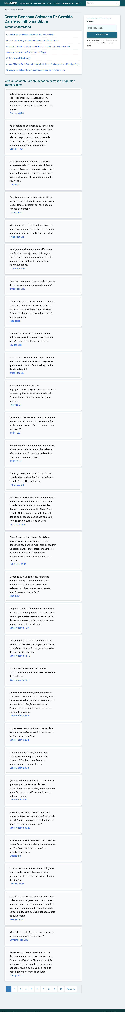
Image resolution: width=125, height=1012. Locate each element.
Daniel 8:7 (14, 184)
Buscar (117, 3)
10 (61, 989)
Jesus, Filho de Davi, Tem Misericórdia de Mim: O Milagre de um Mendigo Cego (42, 64)
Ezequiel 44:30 (17, 919)
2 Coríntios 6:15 (17, 289)
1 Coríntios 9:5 (17, 236)
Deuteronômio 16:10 (20, 656)
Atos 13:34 (15, 596)
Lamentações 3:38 (19, 940)
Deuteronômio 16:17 (20, 680)
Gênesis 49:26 (17, 149)
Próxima (71, 989)
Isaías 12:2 (15, 432)
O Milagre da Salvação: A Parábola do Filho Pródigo (29, 35)
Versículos (56, 3)
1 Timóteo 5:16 (17, 268)
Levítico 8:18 (16, 345)
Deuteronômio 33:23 (20, 827)
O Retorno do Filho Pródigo (18, 58)
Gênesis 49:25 (17, 113)
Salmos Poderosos (68, 3)
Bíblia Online (10, 10)
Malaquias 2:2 (16, 975)
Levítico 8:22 (16, 212)
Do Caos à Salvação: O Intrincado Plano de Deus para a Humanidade (38, 46)
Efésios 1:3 (15, 856)
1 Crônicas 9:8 (17, 485)
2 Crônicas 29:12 (18, 524)
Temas (49, 3)
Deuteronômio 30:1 (19, 799)
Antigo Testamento (25, 3)
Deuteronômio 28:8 (19, 768)
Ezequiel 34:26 (17, 883)
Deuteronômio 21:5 (19, 715)
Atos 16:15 (15, 320)
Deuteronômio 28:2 (19, 740)
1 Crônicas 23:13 (18, 564)
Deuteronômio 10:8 (19, 627)
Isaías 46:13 (15, 460)
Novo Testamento (39, 3)
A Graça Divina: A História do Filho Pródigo (26, 52)
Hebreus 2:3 (16, 405)
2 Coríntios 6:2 (17, 373)
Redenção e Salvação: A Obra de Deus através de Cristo (32, 40)
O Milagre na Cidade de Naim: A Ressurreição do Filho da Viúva (35, 70)
